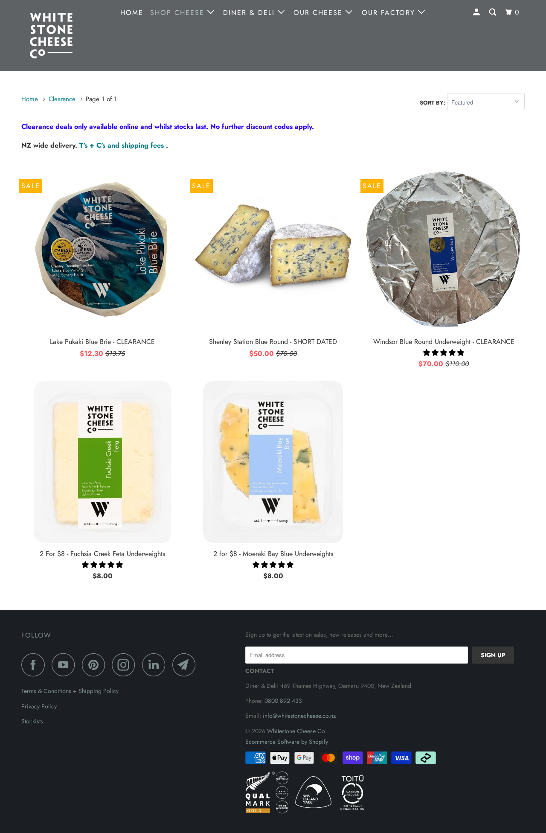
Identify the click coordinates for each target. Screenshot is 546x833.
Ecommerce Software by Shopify (286, 741)
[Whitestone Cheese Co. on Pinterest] (96, 664)
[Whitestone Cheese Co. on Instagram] (126, 664)
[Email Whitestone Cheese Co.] (186, 664)
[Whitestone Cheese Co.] (65, 35)
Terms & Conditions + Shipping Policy (70, 691)
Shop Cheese (178, 12)
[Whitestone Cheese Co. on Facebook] (35, 664)
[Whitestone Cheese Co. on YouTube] (66, 664)
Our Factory (390, 12)
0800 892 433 (283, 700)
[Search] (494, 12)
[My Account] (477, 12)
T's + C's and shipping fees (122, 145)
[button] (443, 353)
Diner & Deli (250, 12)
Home (131, 12)
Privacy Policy (39, 706)
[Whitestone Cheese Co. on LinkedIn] (156, 664)
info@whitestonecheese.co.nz (299, 715)
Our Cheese (319, 12)
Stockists (32, 721)
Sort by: (433, 103)
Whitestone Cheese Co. (296, 731)
